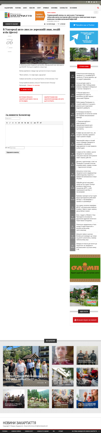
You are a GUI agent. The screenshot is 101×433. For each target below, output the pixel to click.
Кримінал (46, 8)
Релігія (55, 400)
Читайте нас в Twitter (84, 25)
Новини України (16, 431)
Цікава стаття (26, 89)
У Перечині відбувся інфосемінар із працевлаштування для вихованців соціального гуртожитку (84, 125)
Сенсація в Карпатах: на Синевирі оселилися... (37, 404)
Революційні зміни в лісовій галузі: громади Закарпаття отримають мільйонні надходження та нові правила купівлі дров (86, 144)
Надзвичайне (9, 8)
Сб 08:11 (72, 114)
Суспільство (64, 8)
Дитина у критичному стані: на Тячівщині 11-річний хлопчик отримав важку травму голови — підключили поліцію (86, 164)
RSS (54, 431)
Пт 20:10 (72, 175)
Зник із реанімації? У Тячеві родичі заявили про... (62, 360)
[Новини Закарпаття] (18, 15)
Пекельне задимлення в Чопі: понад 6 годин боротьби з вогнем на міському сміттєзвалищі (86, 227)
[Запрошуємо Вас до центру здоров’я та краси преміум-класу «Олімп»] (85, 268)
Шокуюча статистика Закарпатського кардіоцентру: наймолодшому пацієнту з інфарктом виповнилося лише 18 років (86, 174)
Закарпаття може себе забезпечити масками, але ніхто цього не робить (54, 99)
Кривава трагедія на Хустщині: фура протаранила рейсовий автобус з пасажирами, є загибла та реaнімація (86, 198)
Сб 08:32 (72, 105)
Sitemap (61, 431)
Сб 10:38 (72, 76)
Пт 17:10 (72, 237)
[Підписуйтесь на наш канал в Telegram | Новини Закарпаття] (84, 37)
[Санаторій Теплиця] (84, 296)
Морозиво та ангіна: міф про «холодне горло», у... (87, 404)
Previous (95, 12)
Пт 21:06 (72, 154)
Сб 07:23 (72, 134)
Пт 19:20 (72, 198)
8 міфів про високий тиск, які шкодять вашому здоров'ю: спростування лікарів (86, 134)
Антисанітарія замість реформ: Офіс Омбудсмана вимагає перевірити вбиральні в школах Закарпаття (86, 86)
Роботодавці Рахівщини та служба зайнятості (25, 377)
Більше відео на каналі (86, 320)
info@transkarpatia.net (41, 426)
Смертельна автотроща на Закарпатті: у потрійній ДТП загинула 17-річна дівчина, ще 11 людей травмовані (86, 76)
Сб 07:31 (72, 125)
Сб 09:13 (72, 95)
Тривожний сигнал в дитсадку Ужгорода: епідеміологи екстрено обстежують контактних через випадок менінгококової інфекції (71, 16)
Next (97, 12)
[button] (7, 123)
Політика (18, 8)
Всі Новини (73, 8)
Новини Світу (29, 431)
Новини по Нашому (43, 431)
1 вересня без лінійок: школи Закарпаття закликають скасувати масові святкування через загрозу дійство (86, 154)
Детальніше (40, 382)
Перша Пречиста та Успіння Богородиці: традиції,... (61, 403)
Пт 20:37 (72, 164)
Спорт (39, 8)
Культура (32, 8)
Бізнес (25, 8)
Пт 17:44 (72, 227)
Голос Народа (57, 357)
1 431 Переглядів (50, 24)
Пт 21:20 (72, 144)
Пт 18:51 (72, 208)
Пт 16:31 (72, 246)
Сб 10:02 (72, 86)
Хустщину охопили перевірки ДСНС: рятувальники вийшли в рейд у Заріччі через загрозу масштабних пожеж (86, 208)
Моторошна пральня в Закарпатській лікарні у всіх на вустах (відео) (28, 99)
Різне (80, 400)
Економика (56, 379)
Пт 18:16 (72, 218)
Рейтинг (62, 24)
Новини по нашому (33, 85)
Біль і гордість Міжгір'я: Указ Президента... (13, 404)
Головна (4, 431)
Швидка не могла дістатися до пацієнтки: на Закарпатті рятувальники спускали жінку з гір (86, 246)
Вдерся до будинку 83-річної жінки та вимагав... (87, 361)
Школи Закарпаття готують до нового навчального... (61, 382)
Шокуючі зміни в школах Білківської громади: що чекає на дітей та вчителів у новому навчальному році (86, 237)
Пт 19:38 (72, 187)
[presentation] (7, 123)
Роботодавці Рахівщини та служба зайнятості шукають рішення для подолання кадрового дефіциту (85, 105)
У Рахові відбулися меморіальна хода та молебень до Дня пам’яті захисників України (84, 95)
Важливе (31, 400)
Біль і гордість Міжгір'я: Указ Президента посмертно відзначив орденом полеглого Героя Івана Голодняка (86, 217)
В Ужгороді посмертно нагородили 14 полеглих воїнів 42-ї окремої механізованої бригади (86, 114)
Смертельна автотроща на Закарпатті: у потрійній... (87, 382)
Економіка (54, 8)
